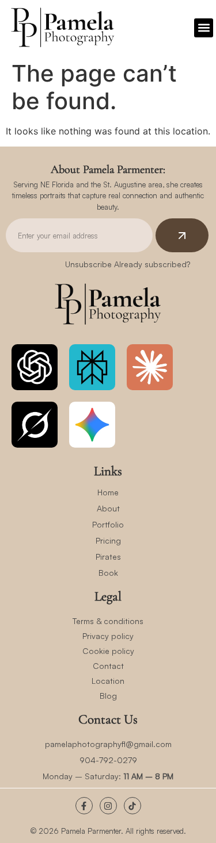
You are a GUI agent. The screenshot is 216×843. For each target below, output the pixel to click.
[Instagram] (108, 805)
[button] (203, 27)
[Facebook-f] (84, 805)
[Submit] (182, 235)
